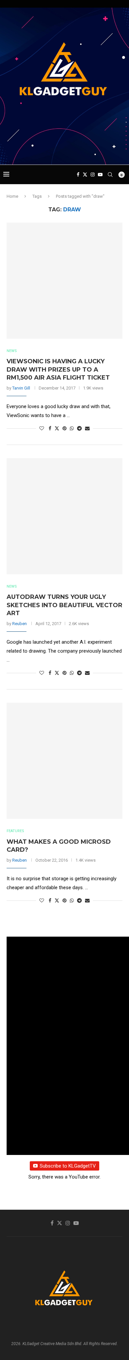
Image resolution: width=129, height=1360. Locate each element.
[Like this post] (41, 428)
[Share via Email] (87, 428)
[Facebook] (78, 174)
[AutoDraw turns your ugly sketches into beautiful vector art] (64, 516)
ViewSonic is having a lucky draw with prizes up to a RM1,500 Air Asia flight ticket (58, 369)
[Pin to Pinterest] (64, 428)
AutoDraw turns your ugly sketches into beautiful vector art (64, 605)
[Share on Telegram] (79, 428)
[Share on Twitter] (57, 428)
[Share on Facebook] (50, 428)
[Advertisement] (66, 152)
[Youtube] (100, 174)
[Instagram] (93, 174)
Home (12, 196)
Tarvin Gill (21, 388)
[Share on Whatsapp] (72, 428)
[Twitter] (85, 174)
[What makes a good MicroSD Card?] (64, 761)
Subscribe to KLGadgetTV (68, 1166)
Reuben (19, 623)
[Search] (110, 174)
